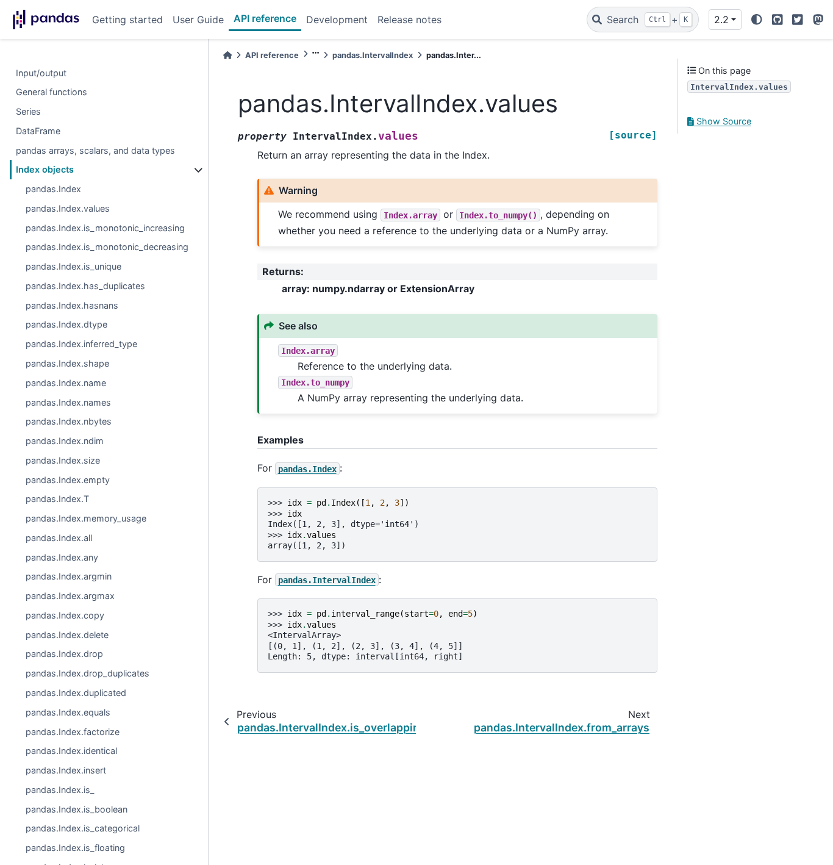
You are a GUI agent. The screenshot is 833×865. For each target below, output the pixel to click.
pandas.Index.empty (68, 480)
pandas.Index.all (59, 538)
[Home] (227, 55)
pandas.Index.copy (65, 615)
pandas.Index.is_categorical (83, 829)
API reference (265, 18)
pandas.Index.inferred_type (81, 344)
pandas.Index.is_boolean (76, 809)
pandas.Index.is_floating (75, 848)
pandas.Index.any (62, 557)
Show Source (722, 122)
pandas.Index (53, 189)
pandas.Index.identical (71, 751)
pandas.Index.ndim (65, 441)
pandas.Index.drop (64, 654)
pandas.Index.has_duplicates (85, 286)
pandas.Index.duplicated (76, 693)
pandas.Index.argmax (70, 596)
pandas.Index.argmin (69, 577)
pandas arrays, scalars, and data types (95, 150)
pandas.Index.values (68, 208)
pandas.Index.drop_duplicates (87, 674)
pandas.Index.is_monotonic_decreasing (107, 247)
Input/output (41, 73)
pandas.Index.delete (67, 635)
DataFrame (38, 131)
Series (28, 112)
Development (337, 19)
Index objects (45, 170)
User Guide (198, 19)
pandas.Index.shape (67, 363)
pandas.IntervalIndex (372, 55)
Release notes (409, 19)
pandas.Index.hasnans (72, 305)
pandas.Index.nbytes (69, 422)
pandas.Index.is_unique (73, 267)
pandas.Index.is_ (60, 789)
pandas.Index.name (66, 383)
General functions (51, 92)
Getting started (127, 19)
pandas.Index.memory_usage (86, 519)
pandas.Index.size (63, 460)
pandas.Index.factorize (73, 732)
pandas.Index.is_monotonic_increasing (105, 228)
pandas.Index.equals (68, 712)
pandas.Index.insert (66, 771)
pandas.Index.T (57, 499)
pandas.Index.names (68, 402)
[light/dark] (756, 19)
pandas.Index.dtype (66, 325)
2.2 (721, 19)
